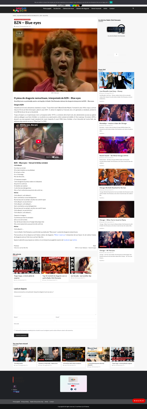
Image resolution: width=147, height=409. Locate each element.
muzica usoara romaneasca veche (20, 271)
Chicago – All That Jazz (107, 250)
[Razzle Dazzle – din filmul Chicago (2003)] (116, 144)
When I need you (59, 235)
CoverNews (78, 406)
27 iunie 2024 (108, 157)
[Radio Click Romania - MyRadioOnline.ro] (15, 386)
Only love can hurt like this (34, 237)
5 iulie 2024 (108, 125)
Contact (111, 8)
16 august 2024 (109, 93)
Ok (111, 2)
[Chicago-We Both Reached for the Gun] (116, 177)
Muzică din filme (103, 87)
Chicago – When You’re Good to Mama (113, 220)
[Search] (133, 8)
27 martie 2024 (109, 222)
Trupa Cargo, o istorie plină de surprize (122, 363)
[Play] (71, 389)
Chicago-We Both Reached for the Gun (113, 188)
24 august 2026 (22, 365)
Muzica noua (41, 359)
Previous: (21, 247)
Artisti (105, 8)
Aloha (16, 280)
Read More (102, 101)
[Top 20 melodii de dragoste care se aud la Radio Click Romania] (55, 265)
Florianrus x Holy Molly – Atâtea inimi (48, 363)
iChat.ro (15, 389)
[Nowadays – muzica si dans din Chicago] (116, 112)
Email (58, 317)
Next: (85, 247)
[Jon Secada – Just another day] (83, 265)
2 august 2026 (46, 365)
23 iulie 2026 (95, 366)
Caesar (45, 280)
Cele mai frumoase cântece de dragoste (22, 19)
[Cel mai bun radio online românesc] (73, 354)
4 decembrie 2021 (24, 26)
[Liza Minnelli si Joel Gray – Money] (116, 80)
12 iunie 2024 (108, 189)
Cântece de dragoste (82, 8)
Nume (16, 317)
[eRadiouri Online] (16, 391)
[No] (145, 2)
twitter (74, 240)
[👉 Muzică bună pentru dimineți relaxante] (98, 354)
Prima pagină (47, 8)
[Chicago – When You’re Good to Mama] (116, 209)
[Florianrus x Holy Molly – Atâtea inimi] (49, 354)
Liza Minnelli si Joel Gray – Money (111, 91)
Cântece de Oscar (68, 8)
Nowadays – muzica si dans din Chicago (113, 123)
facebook (67, 240)
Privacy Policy (25, 401)
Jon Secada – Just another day (81, 276)
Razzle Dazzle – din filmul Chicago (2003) (114, 155)
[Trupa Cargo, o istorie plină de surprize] (26, 265)
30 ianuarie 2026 (79, 278)
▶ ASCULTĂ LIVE (139, 400)
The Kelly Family (18, 363)
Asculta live (57, 8)
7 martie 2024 (108, 252)
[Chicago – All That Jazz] (116, 239)
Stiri (64, 359)
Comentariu (18, 296)
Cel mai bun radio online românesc (72, 363)
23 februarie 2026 (51, 280)
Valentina (17, 26)
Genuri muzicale (96, 8)
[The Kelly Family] (24, 354)
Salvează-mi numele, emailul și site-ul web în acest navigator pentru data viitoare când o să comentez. (44, 330)
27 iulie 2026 (71, 365)
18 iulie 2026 (21, 280)
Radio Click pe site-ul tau (36, 401)
